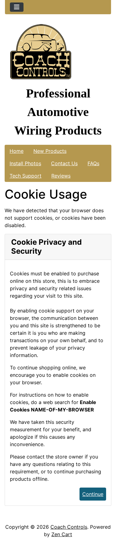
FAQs (93, 163)
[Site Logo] (58, 53)
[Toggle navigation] (17, 7)
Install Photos (25, 163)
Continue (92, 494)
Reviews (61, 176)
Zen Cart (61, 534)
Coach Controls (68, 527)
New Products (50, 151)
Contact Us (64, 163)
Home (17, 151)
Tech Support (25, 176)
